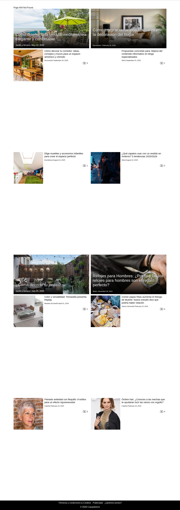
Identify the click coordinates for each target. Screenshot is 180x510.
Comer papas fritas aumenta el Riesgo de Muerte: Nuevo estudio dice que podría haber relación (142, 300)
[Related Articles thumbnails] (28, 100)
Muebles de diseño (51, 303)
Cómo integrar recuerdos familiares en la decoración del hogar (127, 32)
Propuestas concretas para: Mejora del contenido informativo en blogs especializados (142, 54)
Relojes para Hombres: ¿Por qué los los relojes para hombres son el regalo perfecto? (128, 280)
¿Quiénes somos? (113, 503)
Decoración (97, 45)
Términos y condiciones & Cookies (74, 503)
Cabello (47, 406)
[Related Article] (51, 28)
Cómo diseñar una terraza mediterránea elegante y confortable (51, 36)
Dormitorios (48, 160)
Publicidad (98, 503)
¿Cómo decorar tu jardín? (38, 285)
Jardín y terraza (23, 45)
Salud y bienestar (128, 306)
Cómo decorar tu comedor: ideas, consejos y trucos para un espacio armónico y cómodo (62, 54)
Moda (95, 291)
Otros (123, 60)
